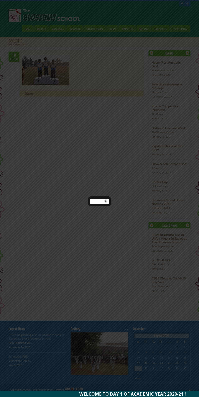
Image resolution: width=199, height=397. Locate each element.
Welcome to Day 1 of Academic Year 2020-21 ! (122, 394)
